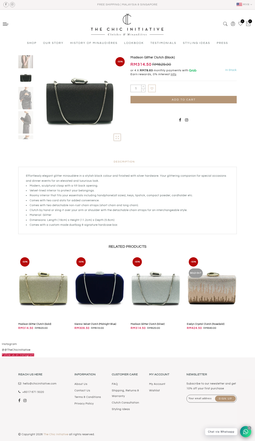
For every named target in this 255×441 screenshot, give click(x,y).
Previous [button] (41, 102)
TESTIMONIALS (163, 43)
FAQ (115, 384)
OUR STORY (53, 43)
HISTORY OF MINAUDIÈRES (94, 43)
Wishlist (154, 390)
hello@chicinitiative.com (40, 383)
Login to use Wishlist (152, 88)
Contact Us (82, 390)
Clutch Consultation (125, 402)
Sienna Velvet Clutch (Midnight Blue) (95, 324)
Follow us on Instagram (18, 355)
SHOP (32, 43)
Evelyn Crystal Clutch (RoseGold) (205, 324)
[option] (80, 100)
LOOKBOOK (134, 43)
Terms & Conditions (87, 397)
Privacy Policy (84, 403)
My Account (157, 384)
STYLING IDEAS (196, 43)
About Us (80, 384)
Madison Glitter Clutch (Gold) (34, 324)
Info (173, 74)
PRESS (222, 43)
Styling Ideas (121, 409)
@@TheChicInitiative (16, 349)
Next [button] (113, 102)
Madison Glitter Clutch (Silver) (148, 324)
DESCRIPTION (124, 161)
